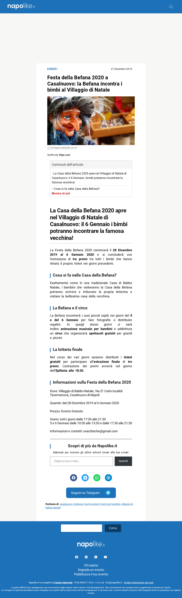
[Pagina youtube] (105, 558)
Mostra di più (61, 193)
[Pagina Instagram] (86, 558)
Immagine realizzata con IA (63, 147)
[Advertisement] (91, 38)
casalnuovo (66, 504)
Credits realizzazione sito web (138, 582)
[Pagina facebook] (77, 558)
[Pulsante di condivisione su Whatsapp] (96, 477)
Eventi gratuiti (91, 504)
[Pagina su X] (96, 558)
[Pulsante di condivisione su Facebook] (73, 477)
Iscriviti (123, 461)
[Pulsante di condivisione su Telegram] (108, 477)
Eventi (52, 69)
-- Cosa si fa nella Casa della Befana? (76, 188)
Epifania (78, 504)
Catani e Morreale (63, 582)
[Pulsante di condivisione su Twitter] (85, 477)
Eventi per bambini (110, 504)
